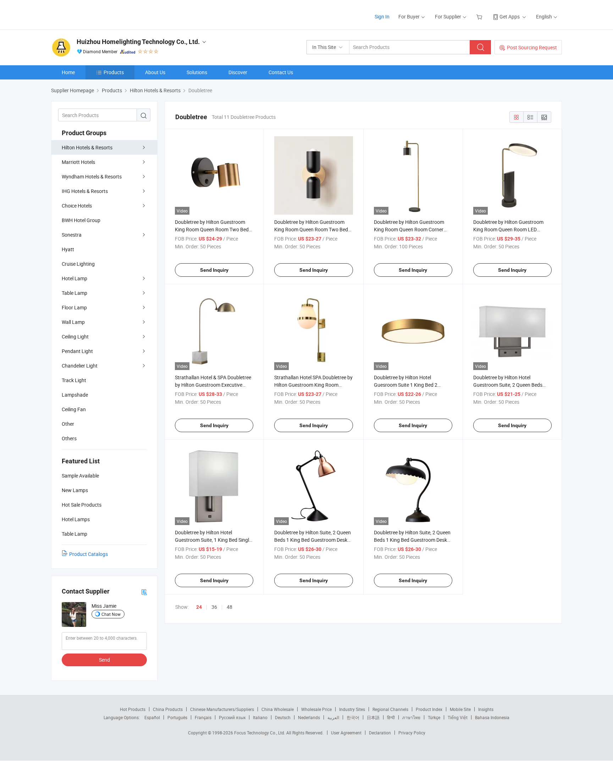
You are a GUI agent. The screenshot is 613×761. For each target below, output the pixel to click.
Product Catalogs (88, 554)
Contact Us (281, 72)
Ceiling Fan (74, 409)
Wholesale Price (316, 709)
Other (68, 423)
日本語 (373, 717)
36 (214, 606)
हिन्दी (391, 717)
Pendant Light (77, 351)
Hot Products (132, 709)
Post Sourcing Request (532, 47)
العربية (333, 717)
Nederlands (309, 717)
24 (199, 607)
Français (203, 717)
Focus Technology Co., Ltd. (260, 732)
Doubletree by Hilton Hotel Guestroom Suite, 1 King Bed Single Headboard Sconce (213, 540)
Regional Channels (390, 709)
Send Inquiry (214, 270)
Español (152, 717)
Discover (237, 72)
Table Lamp (74, 292)
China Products (168, 709)
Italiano (260, 717)
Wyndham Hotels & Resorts (92, 176)
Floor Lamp (74, 307)
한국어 (353, 717)
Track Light (74, 380)
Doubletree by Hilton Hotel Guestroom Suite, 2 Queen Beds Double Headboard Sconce (507, 385)
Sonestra (72, 234)
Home (68, 72)
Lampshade (75, 394)
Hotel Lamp (74, 278)
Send (104, 659)
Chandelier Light (80, 365)
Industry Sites (352, 709)
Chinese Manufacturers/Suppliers (222, 709)
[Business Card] (144, 591)
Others (69, 438)
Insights (485, 709)
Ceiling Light (75, 336)
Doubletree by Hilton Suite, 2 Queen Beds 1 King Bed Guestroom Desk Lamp (412, 540)
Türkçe (434, 717)
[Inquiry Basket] (480, 16)
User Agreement (346, 732)
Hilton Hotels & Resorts (87, 147)
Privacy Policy (411, 732)
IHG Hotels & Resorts (85, 191)
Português (177, 717)
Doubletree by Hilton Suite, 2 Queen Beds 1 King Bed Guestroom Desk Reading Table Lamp (312, 540)
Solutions (197, 72)
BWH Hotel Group (81, 220)
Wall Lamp (73, 322)
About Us (155, 72)
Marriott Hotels (78, 162)
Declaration (380, 732)
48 (229, 606)
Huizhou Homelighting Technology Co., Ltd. (138, 41)
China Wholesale (277, 709)
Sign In (382, 16)
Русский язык (232, 717)
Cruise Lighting (78, 263)
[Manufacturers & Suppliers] (96, 14)
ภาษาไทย (411, 717)
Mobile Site (460, 709)
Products (114, 72)
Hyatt (68, 249)
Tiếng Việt (458, 717)
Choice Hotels (77, 205)
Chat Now (111, 614)
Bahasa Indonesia (492, 717)
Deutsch (283, 717)
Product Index (429, 709)
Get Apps (509, 16)
